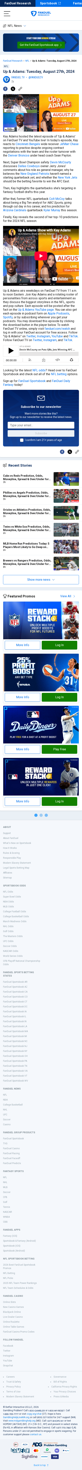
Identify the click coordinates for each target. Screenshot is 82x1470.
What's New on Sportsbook (17, 843)
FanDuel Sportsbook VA (15, 1071)
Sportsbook (48, 3)
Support (7, 833)
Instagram (43, 336)
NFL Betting (9, 1273)
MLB (5, 1187)
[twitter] (13, 89)
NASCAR (7, 1212)
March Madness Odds (15, 921)
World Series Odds (13, 956)
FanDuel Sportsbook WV (15, 1080)
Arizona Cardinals (14, 210)
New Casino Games (13, 1307)
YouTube (57, 336)
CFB (5, 1197)
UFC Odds (8, 941)
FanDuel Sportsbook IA (15, 1011)
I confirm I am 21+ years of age (43, 440)
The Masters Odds (13, 936)
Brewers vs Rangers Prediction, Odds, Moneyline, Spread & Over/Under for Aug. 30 (27, 562)
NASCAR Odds (10, 951)
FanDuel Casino (11, 1148)
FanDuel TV (18, 77)
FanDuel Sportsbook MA (15, 1031)
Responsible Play (12, 858)
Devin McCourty (60, 162)
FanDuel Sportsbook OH (15, 1056)
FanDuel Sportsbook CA (15, 991)
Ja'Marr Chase (69, 144)
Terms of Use (13, 1391)
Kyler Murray (51, 210)
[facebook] (5, 89)
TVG (5, 1143)
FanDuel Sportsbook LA (15, 1026)
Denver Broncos (18, 155)
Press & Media (61, 1396)
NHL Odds (8, 926)
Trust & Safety (13, 1381)
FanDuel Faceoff (11, 1158)
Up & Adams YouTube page (36, 309)
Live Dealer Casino (13, 1317)
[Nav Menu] (7, 13)
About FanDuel (10, 838)
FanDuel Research (18, 3)
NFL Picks (8, 1278)
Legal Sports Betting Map (16, 867)
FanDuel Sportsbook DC (15, 1006)
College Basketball (13, 1104)
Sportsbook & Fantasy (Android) (19, 1241)
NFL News (15, 26)
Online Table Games (13, 1326)
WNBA (6, 1217)
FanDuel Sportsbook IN (15, 1021)
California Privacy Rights (64, 1386)
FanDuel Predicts (12, 1163)
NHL (5, 1109)
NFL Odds (8, 891)
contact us (35, 1434)
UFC (5, 1114)
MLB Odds (8, 906)
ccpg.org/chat (34, 1414)
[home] (41, 14)
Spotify (8, 317)
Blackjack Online (12, 1312)
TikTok (73, 336)
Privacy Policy (13, 1386)
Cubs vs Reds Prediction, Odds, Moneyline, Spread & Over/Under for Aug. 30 (26, 477)
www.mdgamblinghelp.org (21, 1420)
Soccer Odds (10, 946)
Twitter (30, 336)
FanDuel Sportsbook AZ (15, 987)
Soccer (6, 1119)
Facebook (8, 1346)
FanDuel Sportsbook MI (15, 1036)
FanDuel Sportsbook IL (14, 1016)
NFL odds (39, 370)
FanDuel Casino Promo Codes (19, 1331)
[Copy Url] (20, 89)
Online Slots (9, 1302)
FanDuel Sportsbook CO (15, 996)
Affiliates (7, 872)
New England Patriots (34, 174)
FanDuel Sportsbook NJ (15, 1046)
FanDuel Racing (11, 1153)
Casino (6, 1124)
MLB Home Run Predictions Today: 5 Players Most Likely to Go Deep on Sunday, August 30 (26, 545)
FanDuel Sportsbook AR (15, 982)
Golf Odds (8, 931)
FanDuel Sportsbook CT (15, 1001)
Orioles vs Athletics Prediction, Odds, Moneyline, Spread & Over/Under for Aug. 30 (27, 511)
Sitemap (7, 877)
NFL (27, 61)
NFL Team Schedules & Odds (18, 1288)
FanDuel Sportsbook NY (15, 1051)
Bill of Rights (60, 1381)
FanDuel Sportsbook (32, 381)
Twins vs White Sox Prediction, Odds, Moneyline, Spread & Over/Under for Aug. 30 (26, 528)
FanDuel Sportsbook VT (15, 1076)
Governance (60, 1376)
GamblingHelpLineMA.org (16, 1417)
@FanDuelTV (36, 77)
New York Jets (67, 177)
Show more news (38, 579)
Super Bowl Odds (12, 896)
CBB (5, 1222)
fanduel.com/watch (57, 328)
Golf (5, 1202)
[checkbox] (21, 440)
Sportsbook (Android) (14, 1250)
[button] (41, 45)
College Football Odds (14, 911)
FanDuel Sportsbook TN (15, 1066)
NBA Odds (8, 901)
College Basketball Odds (16, 916)
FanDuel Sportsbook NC (15, 1041)
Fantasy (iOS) (10, 1236)
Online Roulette (11, 1322)
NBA (5, 1099)
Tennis (6, 1207)
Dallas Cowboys (29, 166)
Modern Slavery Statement (17, 863)
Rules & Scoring (11, 853)
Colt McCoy (57, 199)
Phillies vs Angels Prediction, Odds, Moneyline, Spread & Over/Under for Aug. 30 (26, 494)
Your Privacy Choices (65, 1391)
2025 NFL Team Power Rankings (20, 1283)
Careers (10, 1376)
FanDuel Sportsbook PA (15, 1061)
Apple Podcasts (58, 313)
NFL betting (59, 374)
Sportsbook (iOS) (11, 1245)
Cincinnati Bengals (28, 144)
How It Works (10, 848)
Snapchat (8, 1365)
